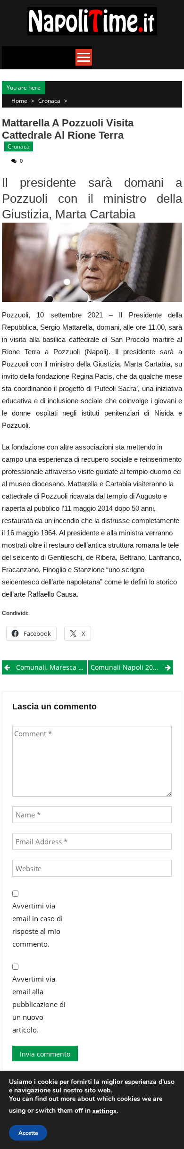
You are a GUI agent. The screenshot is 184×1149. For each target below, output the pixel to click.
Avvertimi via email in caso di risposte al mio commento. (37, 925)
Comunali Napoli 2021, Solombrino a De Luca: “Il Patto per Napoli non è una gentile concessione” (132, 667)
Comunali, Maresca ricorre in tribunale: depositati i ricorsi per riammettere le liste (51, 667)
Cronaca (49, 101)
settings (104, 1111)
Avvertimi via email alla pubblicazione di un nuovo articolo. (39, 1004)
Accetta (28, 1133)
